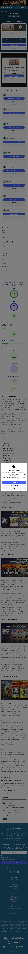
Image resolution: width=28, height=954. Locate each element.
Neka (14, 488)
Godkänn (14, 482)
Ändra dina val (14, 485)
